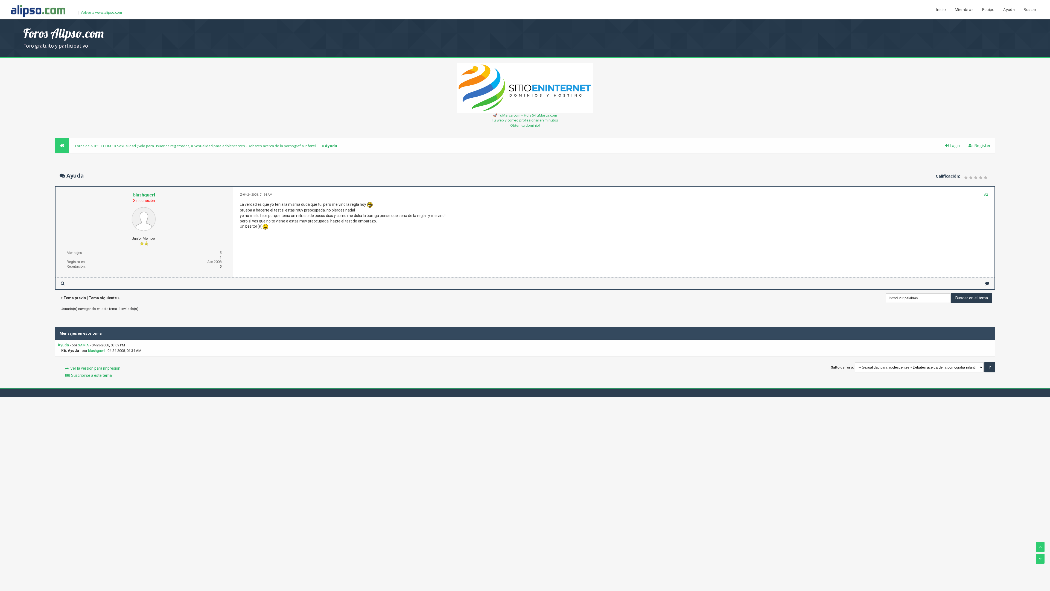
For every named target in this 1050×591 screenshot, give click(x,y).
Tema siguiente (103, 298)
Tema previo (74, 298)
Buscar (1029, 9)
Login (954, 145)
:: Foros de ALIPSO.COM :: (93, 145)
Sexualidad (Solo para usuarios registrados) (153, 145)
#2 (986, 194)
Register (982, 145)
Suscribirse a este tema (91, 375)
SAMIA (83, 345)
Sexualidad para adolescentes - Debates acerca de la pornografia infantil (255, 145)
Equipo (988, 9)
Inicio (941, 9)
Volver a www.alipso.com (101, 12)
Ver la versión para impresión (95, 368)
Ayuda (1009, 9)
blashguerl (144, 195)
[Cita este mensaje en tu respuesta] (987, 283)
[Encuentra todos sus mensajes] (62, 283)
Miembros (964, 9)
